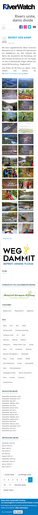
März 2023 (5, 448)
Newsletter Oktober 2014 (10, 417)
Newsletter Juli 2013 (9, 428)
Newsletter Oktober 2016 (10, 403)
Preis (4, 377)
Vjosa (5, 326)
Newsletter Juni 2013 (9, 430)
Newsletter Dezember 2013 (11, 426)
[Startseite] (19, 6)
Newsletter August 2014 (10, 419)
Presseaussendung (21, 330)
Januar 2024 (6, 464)
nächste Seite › (20, 485)
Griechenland (7, 382)
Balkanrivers (7, 311)
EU (18, 335)
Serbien (12, 377)
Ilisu (11, 326)
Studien (19, 359)
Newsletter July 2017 (9, 401)
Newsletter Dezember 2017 (11, 399)
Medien (23, 340)
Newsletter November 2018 (11, 396)
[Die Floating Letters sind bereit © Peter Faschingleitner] (25, 183)
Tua (11, 349)
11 (10, 485)
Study (12, 359)
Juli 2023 (5, 454)
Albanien (29, 349)
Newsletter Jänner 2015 (10, 415)
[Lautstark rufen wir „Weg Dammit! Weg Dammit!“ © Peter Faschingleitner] (9, 217)
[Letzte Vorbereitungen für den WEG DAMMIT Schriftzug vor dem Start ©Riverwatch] (9, 183)
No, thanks (18, 512)
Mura (5, 359)
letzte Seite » (9, 490)
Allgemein (30, 311)
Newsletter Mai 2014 (9, 421)
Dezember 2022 (7, 443)
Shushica (21, 377)
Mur (17, 326)
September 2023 (7, 459)
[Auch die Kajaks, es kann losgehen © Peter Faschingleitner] (9, 195)
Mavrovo (6, 340)
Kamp (31, 345)
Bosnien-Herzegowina (10, 354)
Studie (19, 363)
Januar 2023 (6, 446)
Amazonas (6, 345)
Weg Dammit (7, 238)
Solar (5, 368)
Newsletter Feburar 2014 (10, 424)
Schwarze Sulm (8, 335)
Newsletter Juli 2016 (9, 405)
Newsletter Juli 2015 (9, 410)
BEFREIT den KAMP (19, 37)
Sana (4, 349)
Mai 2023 (5, 451)
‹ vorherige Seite (24, 474)
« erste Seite (9, 474)
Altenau (14, 340)
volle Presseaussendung (14, 73)
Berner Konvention (25, 373)
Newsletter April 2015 (9, 412)
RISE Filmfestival (8, 363)
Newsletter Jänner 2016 (10, 408)
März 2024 (5, 467)
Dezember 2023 (7, 461)
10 (5, 485)
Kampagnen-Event (9, 373)
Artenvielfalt (29, 363)
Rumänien (19, 349)
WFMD (28, 359)
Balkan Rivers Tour (19, 345)
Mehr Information (21, 508)
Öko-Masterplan (15, 368)
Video (24, 326)
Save (23, 335)
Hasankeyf (24, 354)
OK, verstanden (7, 512)
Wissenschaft (7, 330)
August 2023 (6, 456)
